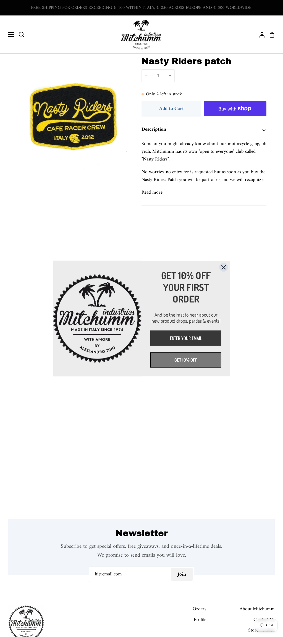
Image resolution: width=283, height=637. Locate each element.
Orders (199, 609)
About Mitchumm (257, 609)
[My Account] (260, 34)
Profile (200, 619)
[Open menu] (7, 34)
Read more (152, 192)
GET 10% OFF (185, 359)
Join (182, 574)
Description (154, 129)
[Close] (223, 267)
